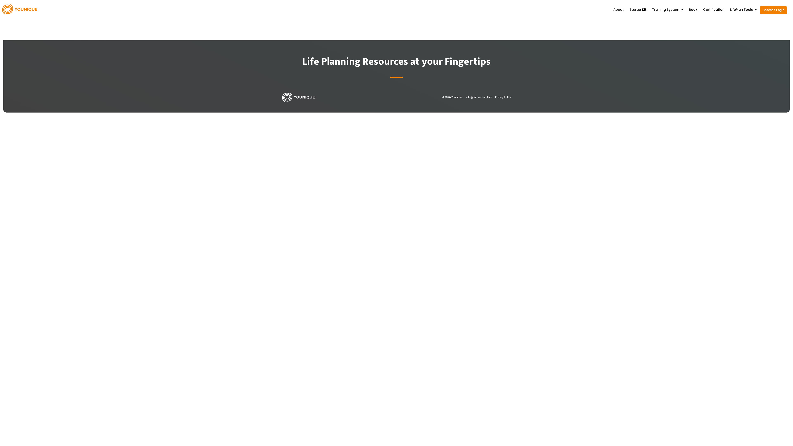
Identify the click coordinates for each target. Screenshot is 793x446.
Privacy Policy (503, 97)
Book (693, 9)
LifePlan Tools (741, 9)
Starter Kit (637, 9)
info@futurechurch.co (479, 97)
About (618, 9)
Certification (713, 9)
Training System (665, 9)
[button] (667, 9)
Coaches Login (773, 10)
